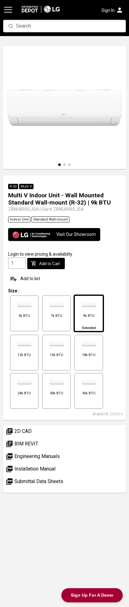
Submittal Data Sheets (34, 481)
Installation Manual (30, 469)
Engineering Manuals (33, 456)
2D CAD (19, 431)
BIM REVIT (22, 444)
